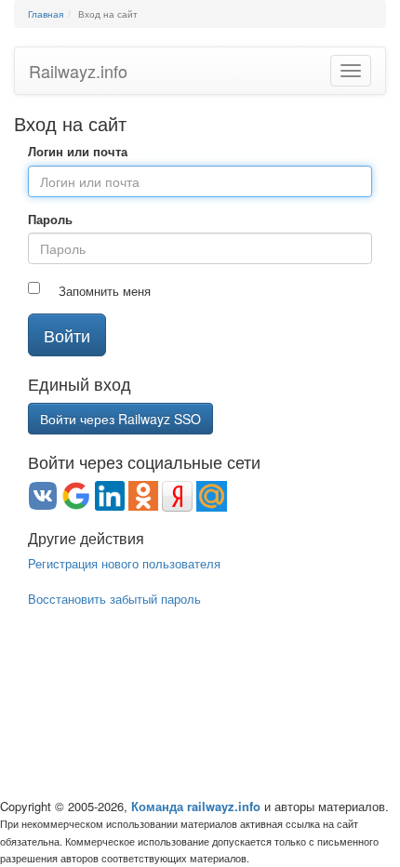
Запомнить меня (105, 291)
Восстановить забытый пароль (114, 598)
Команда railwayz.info (195, 806)
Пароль (50, 219)
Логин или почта (77, 151)
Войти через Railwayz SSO (120, 418)
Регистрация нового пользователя (124, 563)
